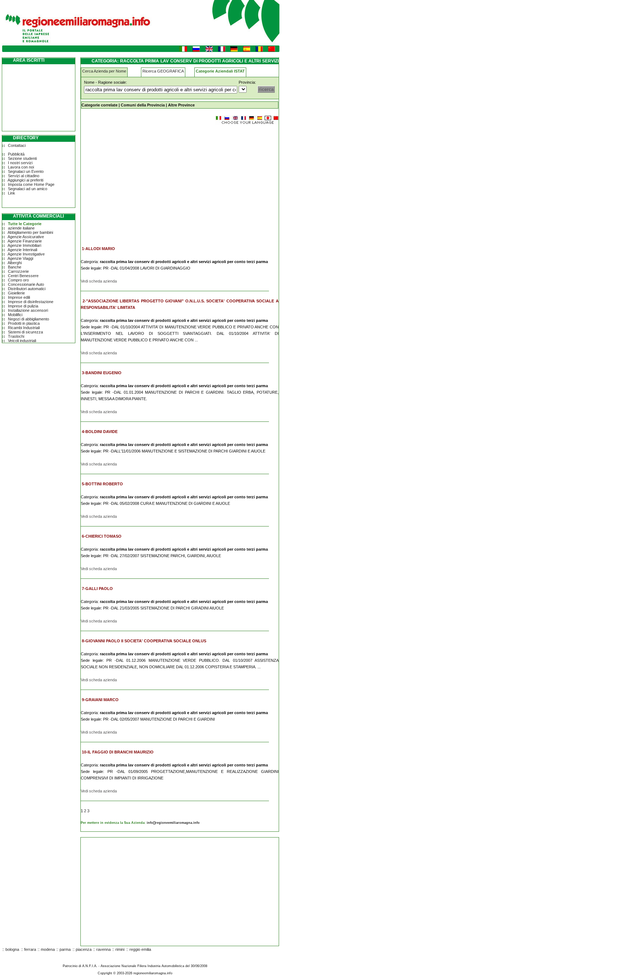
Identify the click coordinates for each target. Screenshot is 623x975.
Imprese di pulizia (23, 306)
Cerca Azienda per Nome (104, 71)
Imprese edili (19, 297)
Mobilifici (15, 314)
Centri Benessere (23, 276)
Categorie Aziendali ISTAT (220, 71)
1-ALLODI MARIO (98, 248)
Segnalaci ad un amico (27, 189)
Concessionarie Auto (26, 284)
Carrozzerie (18, 271)
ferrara (30, 949)
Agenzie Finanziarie (25, 241)
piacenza (84, 949)
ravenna (103, 949)
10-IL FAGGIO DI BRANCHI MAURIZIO (118, 752)
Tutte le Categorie (24, 224)
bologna (12, 949)
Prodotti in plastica (24, 323)
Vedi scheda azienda (99, 281)
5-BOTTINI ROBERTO (102, 484)
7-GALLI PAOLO (97, 588)
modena (48, 949)
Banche (14, 267)
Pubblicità (16, 154)
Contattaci (17, 145)
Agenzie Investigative (26, 254)
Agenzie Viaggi (20, 258)
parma (65, 949)
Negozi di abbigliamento (28, 319)
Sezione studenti (22, 158)
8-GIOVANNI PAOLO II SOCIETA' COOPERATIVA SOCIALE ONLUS (144, 641)
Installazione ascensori (28, 310)
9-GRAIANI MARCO (100, 700)
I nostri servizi (20, 163)
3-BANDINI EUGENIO (101, 373)
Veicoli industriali (22, 340)
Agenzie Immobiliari (24, 245)
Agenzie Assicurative (26, 237)
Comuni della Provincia (143, 105)
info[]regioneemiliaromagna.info (173, 823)
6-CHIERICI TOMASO (101, 536)
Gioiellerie (16, 293)
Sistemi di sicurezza (25, 332)
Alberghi (15, 263)
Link (11, 193)
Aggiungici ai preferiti (25, 180)
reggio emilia (140, 949)
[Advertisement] (141, 181)
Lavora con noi (21, 167)
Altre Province (181, 105)
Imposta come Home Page (31, 184)
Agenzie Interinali (22, 250)
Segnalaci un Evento (26, 171)
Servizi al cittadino (23, 176)
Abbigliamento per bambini (30, 232)
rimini (119, 949)
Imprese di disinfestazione (30, 302)
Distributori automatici (26, 289)
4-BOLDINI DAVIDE (100, 431)
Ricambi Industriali (24, 327)
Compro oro (18, 280)
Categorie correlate (99, 105)
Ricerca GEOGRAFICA (163, 71)
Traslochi (16, 336)
